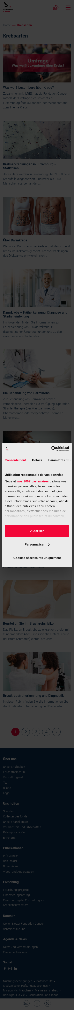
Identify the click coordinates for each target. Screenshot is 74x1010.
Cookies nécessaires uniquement (37, 558)
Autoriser (37, 531)
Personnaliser (35, 544)
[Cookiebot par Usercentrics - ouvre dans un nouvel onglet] (52, 448)
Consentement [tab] (15, 460)
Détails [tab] (37, 460)
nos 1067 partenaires (33, 481)
